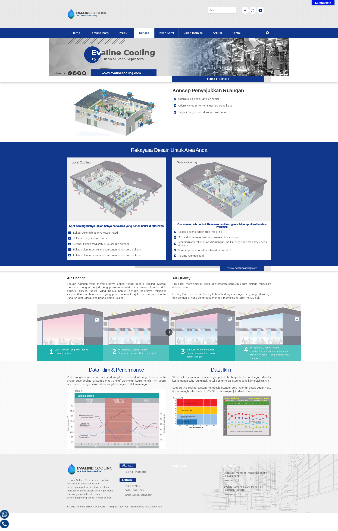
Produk (124, 32)
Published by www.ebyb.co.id (146, 506)
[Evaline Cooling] (87, 17)
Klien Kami (166, 32)
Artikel (217, 32)
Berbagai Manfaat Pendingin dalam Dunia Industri (245, 474)
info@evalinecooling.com (138, 494)
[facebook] (245, 9)
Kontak (237, 32)
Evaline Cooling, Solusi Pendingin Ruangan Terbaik (243, 488)
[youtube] (260, 9)
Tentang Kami (99, 32)
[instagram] (253, 9)
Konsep (144, 32)
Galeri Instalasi (193, 32)
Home (76, 32)
